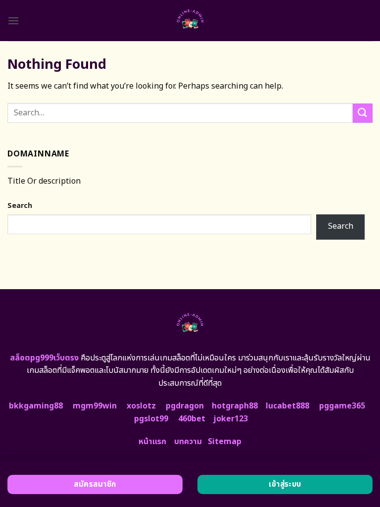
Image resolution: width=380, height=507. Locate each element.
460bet (191, 419)
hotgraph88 (235, 406)
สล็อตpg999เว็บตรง (44, 358)
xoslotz (141, 406)
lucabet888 (287, 406)
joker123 (230, 419)
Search (19, 206)
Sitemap (224, 442)
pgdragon (185, 406)
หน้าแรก (152, 442)
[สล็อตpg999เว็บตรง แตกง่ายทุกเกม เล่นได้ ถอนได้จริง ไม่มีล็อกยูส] (190, 20)
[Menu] (13, 20)
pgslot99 (151, 419)
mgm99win (95, 406)
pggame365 (342, 406)
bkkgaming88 (36, 406)
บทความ (188, 442)
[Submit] (363, 113)
